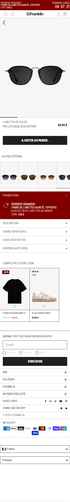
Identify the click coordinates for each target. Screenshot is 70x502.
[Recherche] (12, 14)
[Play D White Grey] (44, 289)
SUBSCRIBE (35, 361)
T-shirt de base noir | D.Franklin (19, 313)
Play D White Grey (41, 313)
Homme (10, 352)
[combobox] (35, 449)
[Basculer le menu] (6, 14)
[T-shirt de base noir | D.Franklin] (14, 289)
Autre (42, 352)
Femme (27, 352)
